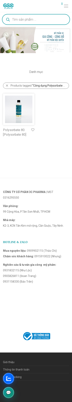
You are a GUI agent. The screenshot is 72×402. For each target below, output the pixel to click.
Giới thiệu (8, 362)
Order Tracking (12, 377)
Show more (8, 140)
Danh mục (36, 72)
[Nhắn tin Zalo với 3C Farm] (8, 378)
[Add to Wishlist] (32, 130)
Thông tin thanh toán (16, 369)
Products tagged (39, 85)
